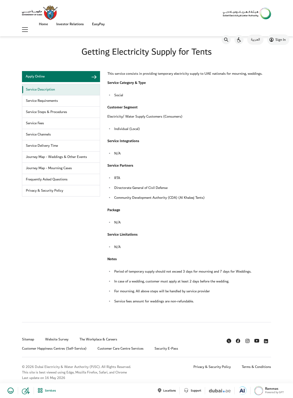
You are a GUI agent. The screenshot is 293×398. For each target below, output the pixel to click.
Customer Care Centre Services (121, 348)
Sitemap (28, 339)
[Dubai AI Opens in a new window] (240, 390)
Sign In (280, 40)
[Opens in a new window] (39, 13)
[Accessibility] (239, 39)
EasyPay (98, 24)
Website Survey (56, 339)
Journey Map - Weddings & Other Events (56, 157)
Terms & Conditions (256, 367)
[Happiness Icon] (9, 390)
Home (43, 24)
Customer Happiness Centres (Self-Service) (54, 348)
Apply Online (35, 76)
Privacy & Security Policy (44, 191)
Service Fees (35, 123)
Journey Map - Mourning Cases (49, 168)
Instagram (248, 340)
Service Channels (38, 134)
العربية (255, 39)
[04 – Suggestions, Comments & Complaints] (24, 390)
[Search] (226, 39)
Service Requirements (42, 101)
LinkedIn (267, 340)
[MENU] (25, 29)
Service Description (40, 89)
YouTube (257, 340)
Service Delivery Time (42, 146)
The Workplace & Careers (98, 339)
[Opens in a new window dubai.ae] (218, 390)
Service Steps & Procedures (46, 112)
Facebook (238, 340)
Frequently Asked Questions (47, 179)
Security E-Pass (166, 348)
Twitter (229, 342)
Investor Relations (70, 24)
